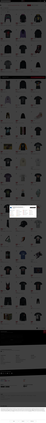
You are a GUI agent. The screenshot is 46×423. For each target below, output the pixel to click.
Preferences (32, 421)
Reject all (23, 421)
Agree (14, 421)
